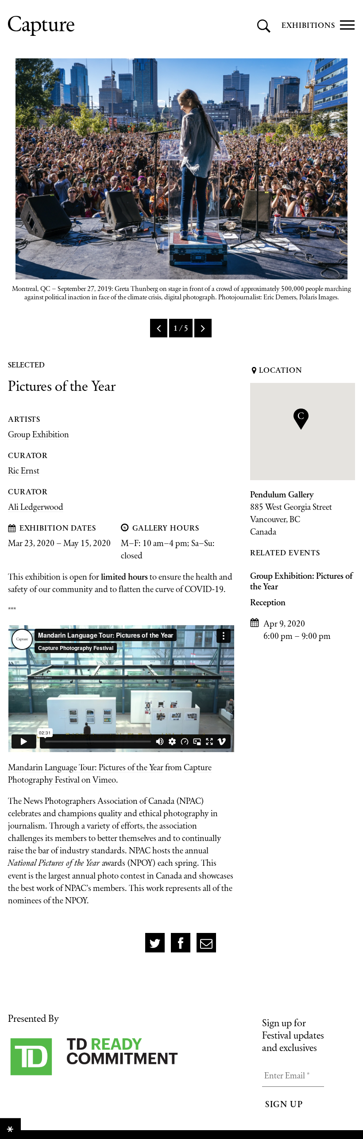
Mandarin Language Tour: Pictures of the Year (85, 767)
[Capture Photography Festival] (81, 26)
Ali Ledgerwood (35, 507)
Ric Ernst (23, 470)
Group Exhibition (38, 434)
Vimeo (104, 779)
